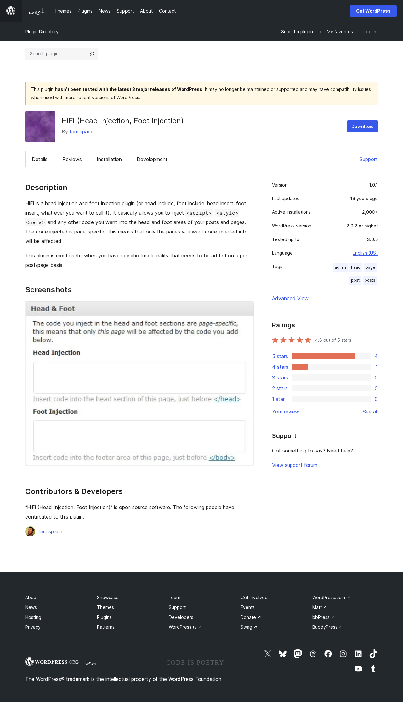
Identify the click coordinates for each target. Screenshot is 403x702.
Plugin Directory (42, 31)
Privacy (33, 627)
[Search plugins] (92, 54)
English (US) (365, 253)
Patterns (106, 627)
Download (362, 126)
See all (370, 411)
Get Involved (254, 597)
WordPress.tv (185, 627)
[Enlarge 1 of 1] (246, 309)
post (355, 280)
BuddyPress (327, 627)
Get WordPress (373, 11)
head (355, 267)
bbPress (323, 617)
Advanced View (290, 298)
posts (370, 280)
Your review (285, 411)
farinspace (82, 131)
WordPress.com (331, 597)
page (370, 267)
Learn (174, 597)
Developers (181, 617)
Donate (251, 617)
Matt (319, 607)
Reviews (72, 159)
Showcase (108, 597)
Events (248, 607)
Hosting (33, 617)
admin (340, 267)
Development (152, 159)
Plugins (104, 617)
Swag (249, 627)
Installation (109, 159)
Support (369, 159)
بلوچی (90, 662)
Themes (105, 607)
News (31, 607)
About (31, 597)
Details (40, 159)
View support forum (294, 465)
